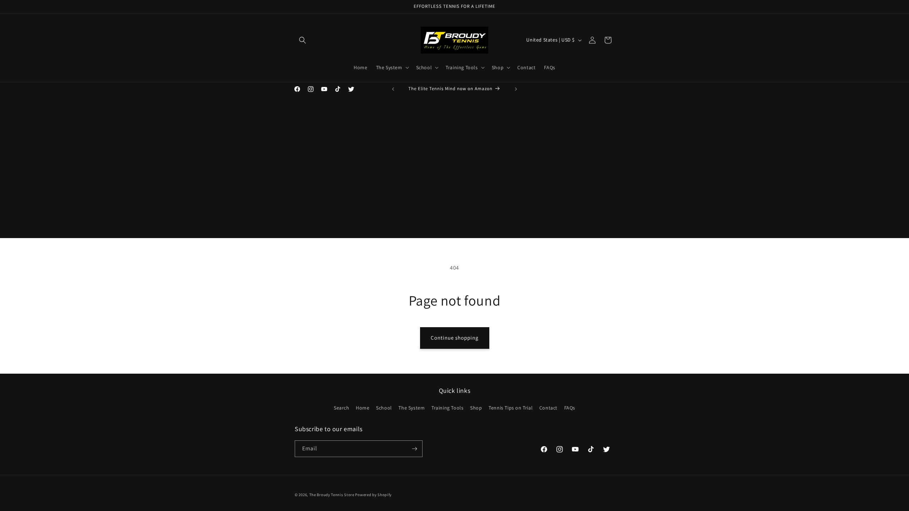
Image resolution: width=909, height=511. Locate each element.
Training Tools (447, 408)
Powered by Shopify (373, 494)
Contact (548, 408)
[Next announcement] (516, 89)
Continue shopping (455, 337)
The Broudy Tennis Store (331, 494)
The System (411, 408)
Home (362, 408)
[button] (302, 40)
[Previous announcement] (393, 89)
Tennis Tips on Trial (511, 408)
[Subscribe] (414, 448)
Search (341, 408)
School (384, 408)
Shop (476, 408)
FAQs (569, 408)
